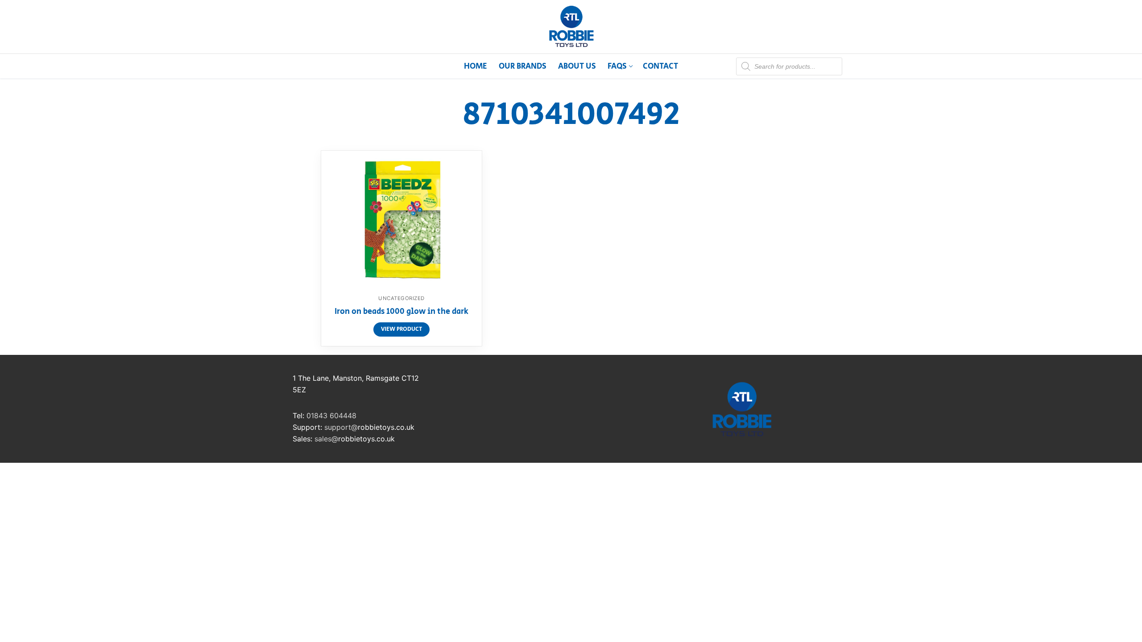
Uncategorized (401, 298)
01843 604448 (331, 415)
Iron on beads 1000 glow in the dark (401, 312)
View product (401, 329)
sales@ (326, 438)
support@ (341, 427)
